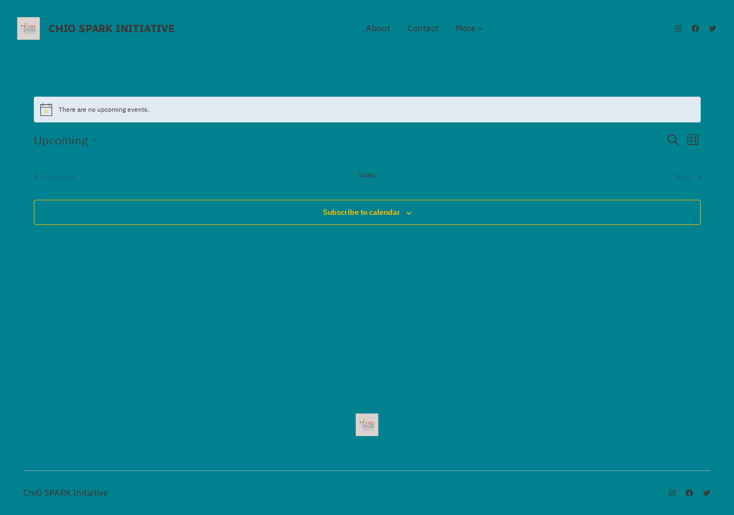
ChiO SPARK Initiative (111, 28)
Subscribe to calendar (361, 212)
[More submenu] (480, 28)
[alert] (367, 109)
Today (367, 175)
